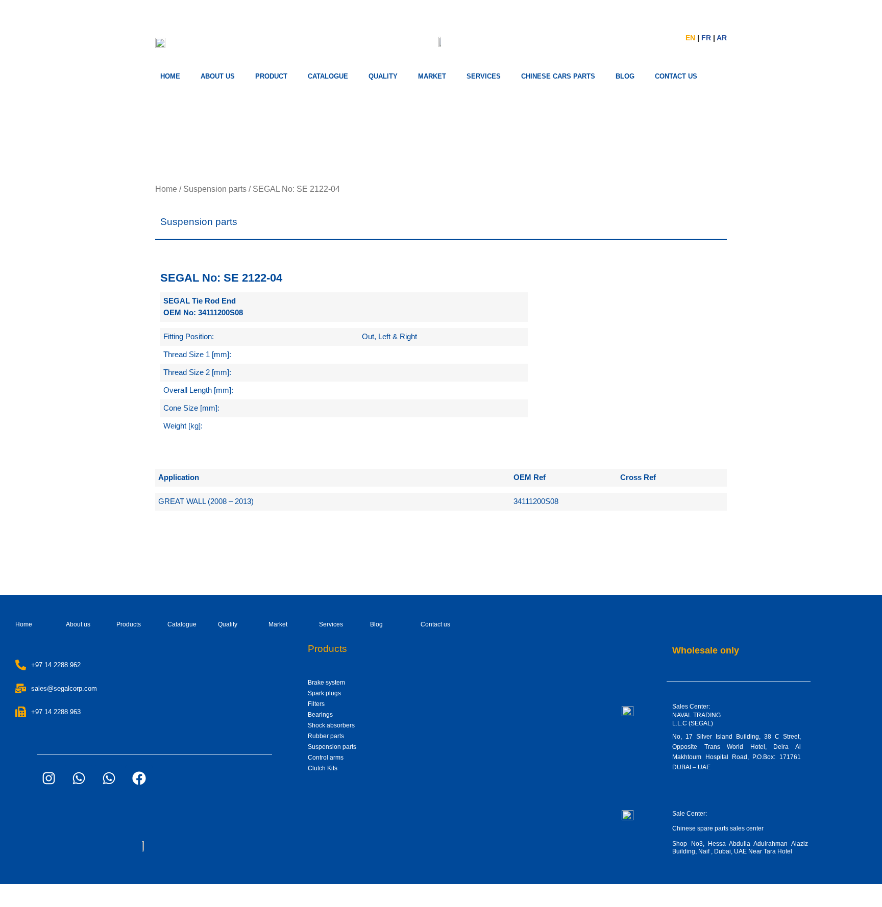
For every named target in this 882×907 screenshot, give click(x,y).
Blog (376, 624)
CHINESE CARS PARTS (558, 76)
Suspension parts (215, 189)
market (432, 76)
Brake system (326, 682)
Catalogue (328, 76)
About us (218, 76)
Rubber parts (326, 736)
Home (170, 76)
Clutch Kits (322, 768)
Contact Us (676, 76)
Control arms (326, 757)
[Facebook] (139, 778)
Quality (383, 76)
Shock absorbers (331, 725)
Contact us (435, 624)
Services (331, 624)
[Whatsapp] (78, 778)
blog (625, 76)
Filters (316, 704)
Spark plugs (324, 693)
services (484, 76)
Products (128, 624)
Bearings (320, 714)
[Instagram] (48, 778)
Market (277, 624)
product (271, 76)
